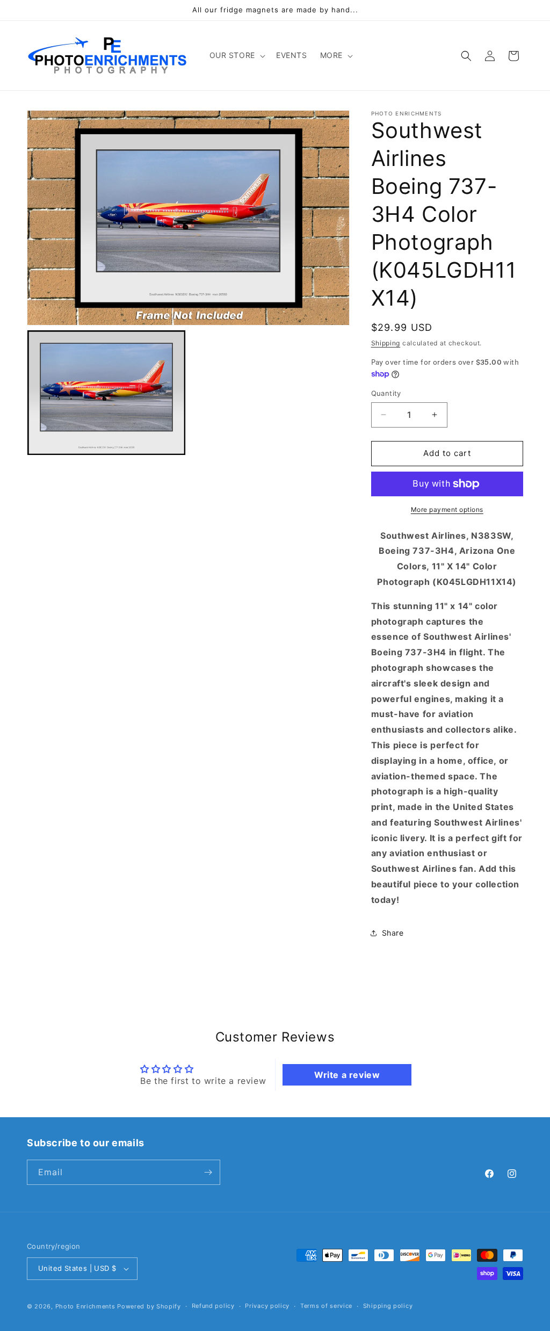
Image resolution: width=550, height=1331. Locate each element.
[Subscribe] (208, 1172)
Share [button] (393, 932)
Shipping (386, 343)
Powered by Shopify (149, 1306)
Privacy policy (267, 1306)
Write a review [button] (347, 1074)
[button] (236, 55)
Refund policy (213, 1306)
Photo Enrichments (85, 1306)
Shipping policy (388, 1306)
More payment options (447, 509)
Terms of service (326, 1306)
